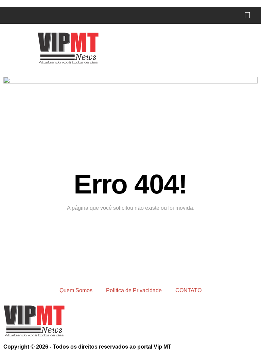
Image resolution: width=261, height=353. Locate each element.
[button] (5, 15)
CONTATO (188, 290)
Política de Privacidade (134, 290)
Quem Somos (75, 290)
